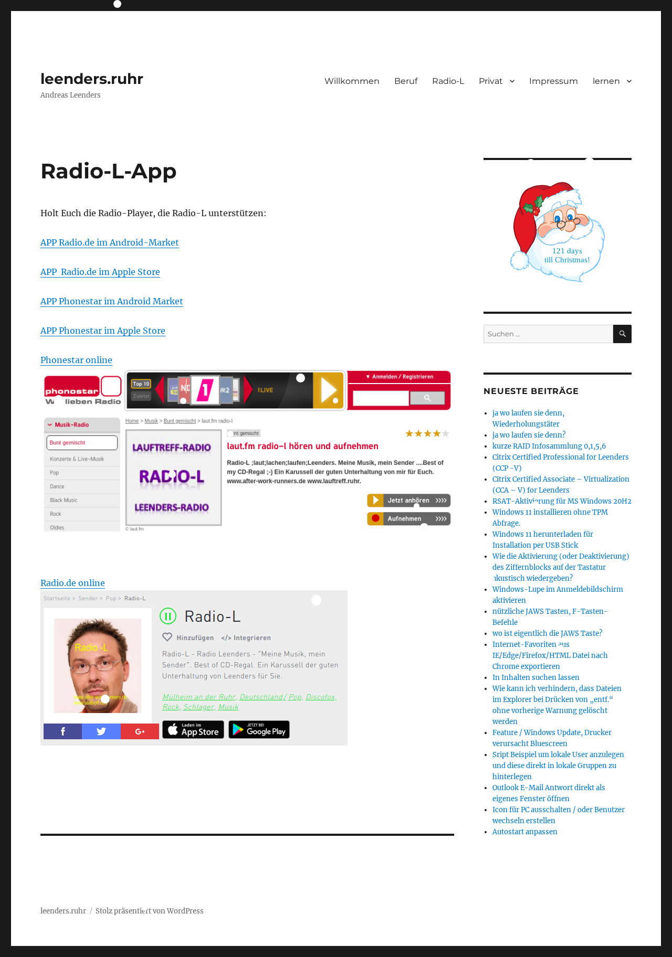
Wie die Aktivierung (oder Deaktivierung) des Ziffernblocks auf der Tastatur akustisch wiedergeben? (560, 567)
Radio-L (448, 81)
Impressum (553, 81)
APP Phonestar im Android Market (111, 301)
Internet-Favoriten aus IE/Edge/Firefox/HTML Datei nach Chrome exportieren (550, 655)
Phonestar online (76, 360)
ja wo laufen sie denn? (528, 435)
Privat (491, 81)
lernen (606, 81)
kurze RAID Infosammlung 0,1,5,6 (549, 446)
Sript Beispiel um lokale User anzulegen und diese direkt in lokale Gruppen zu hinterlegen (558, 765)
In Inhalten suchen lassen (536, 677)
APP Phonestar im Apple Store (102, 330)
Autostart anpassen (525, 831)
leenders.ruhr (91, 79)
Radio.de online (72, 583)
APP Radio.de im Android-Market (109, 242)
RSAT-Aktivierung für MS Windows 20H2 (562, 501)
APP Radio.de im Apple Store (100, 272)
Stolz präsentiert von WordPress (150, 911)
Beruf (405, 81)
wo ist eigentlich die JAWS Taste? (547, 633)
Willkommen (352, 81)
